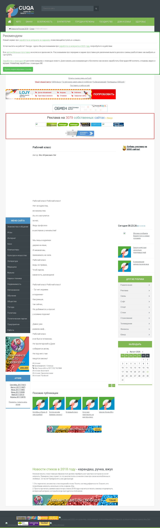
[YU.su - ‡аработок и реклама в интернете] (44, 525)
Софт (123, 301)
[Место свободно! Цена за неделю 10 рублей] (75, 505)
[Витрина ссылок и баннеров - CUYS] (32, 519)
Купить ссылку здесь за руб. (80, 78)
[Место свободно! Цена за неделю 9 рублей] (74, 432)
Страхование (126, 318)
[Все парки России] (23, 525)
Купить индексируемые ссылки (18, 69)
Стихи (123, 312)
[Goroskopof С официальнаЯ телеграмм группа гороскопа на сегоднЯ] (34, 525)
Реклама (124, 290)
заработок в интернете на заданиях (34, 40)
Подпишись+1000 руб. (115, 82)
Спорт (123, 307)
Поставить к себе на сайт (80, 85)
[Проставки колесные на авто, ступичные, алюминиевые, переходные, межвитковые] (53, 519)
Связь (123, 296)
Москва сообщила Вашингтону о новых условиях (141, 235)
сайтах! (137, 148)
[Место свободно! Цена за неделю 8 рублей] (17, 371)
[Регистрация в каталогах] (61, 99)
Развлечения (126, 285)
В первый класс (72, 412)
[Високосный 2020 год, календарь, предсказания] (104, 519)
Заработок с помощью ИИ (14, 61)
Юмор (123, 335)
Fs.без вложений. (99, 82)
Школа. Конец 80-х (106, 412)
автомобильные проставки (18, 52)
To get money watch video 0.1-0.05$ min (77, 82)
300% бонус (56, 82)
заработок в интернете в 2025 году (74, 46)
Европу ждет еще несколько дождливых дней (139, 250)
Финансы (125, 329)
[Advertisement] (19, 179)
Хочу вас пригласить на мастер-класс (88, 414)
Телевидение (126, 323)
